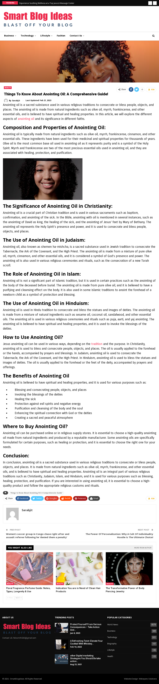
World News (112, 624)
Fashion (61, 35)
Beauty (8, 88)
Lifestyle (45, 35)
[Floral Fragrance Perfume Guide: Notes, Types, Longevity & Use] (29, 568)
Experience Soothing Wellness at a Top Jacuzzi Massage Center (46, 3)
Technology (27, 35)
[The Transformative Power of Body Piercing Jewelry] (129, 568)
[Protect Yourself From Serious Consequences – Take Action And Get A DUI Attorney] (61, 628)
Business (9, 35)
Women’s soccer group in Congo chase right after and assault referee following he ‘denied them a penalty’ (37, 535)
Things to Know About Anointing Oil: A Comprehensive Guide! (36, 493)
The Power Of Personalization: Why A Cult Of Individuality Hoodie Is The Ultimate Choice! (119, 535)
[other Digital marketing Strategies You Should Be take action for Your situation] (61, 659)
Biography (111, 643)
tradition (96, 344)
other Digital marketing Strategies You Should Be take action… (85, 658)
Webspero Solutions (148, 679)
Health (110, 656)
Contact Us (76, 35)
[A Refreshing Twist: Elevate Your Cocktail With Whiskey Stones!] (61, 644)
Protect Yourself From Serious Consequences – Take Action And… (85, 627)
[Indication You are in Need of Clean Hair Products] (79, 568)
